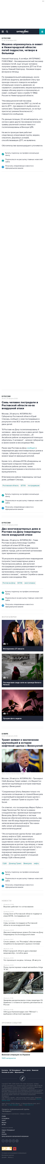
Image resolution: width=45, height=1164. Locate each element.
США (5, 863)
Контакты (5, 1070)
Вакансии (35, 1070)
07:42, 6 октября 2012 (9, 40)
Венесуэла (28, 863)
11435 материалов (9, 1058)
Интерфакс (22, 31)
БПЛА (29, 263)
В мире (5, 734)
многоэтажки (30, 583)
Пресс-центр (26, 1070)
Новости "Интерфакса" (8, 1130)
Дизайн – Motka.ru (8, 1157)
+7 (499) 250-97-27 (28, 1105)
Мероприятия (19, 1072)
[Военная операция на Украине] (22, 1052)
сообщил (6, 249)
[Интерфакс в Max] (17, 1140)
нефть (36, 863)
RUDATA (4, 1134)
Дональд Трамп (15, 863)
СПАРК (4, 1116)
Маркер (4, 1122)
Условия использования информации (14, 1153)
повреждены (12, 254)
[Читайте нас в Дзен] (3, 1140)
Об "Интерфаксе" (15, 1070)
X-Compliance (5, 1118)
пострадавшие (33, 486)
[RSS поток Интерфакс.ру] (13, 1140)
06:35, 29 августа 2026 (10, 398)
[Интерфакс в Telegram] (6, 1140)
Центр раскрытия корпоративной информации (15, 1136)
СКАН (3, 1132)
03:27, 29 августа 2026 (9, 736)
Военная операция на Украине (16, 1055)
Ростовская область (11, 263)
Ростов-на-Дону (9, 583)
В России (6, 38)
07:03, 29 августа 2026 (10, 184)
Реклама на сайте (7, 1072)
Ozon (23, 263)
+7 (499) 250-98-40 (13, 1105)
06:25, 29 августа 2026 (10, 525)
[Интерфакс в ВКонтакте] (10, 1140)
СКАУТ (4, 1120)
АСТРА (3, 1124)
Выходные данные (8, 1155)
